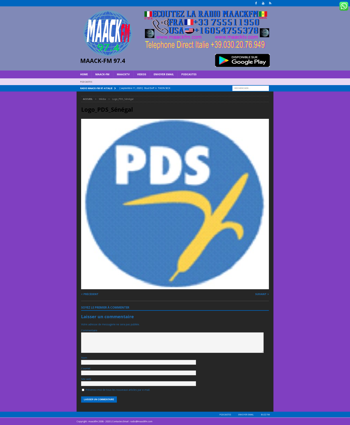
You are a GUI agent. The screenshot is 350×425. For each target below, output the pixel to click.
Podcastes (189, 74)
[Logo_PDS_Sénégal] (175, 287)
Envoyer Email (164, 74)
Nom (84, 357)
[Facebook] (256, 3)
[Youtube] (263, 3)
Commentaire (89, 330)
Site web (86, 379)
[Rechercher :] (250, 88)
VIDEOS (141, 74)
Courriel (85, 368)
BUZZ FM (265, 414)
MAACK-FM (102, 74)
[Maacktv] (270, 3)
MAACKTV (123, 74)
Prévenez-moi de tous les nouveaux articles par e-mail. (117, 389)
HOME (84, 74)
